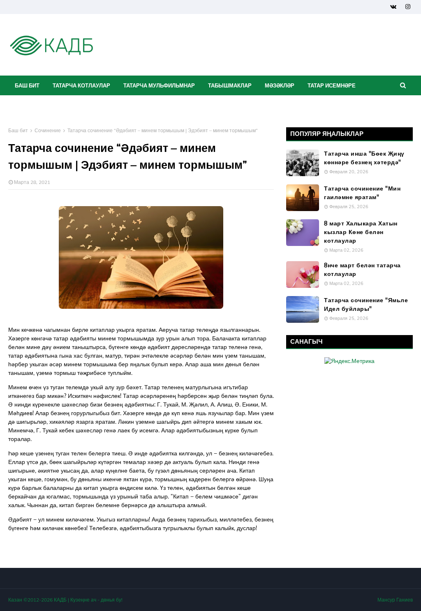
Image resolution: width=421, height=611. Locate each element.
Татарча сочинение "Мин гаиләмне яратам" (362, 193)
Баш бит (18, 130)
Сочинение (48, 130)
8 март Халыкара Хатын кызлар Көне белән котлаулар (361, 232)
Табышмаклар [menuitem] (230, 85)
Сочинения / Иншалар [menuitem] (47, 105)
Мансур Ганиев (395, 600)
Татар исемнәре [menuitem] (332, 85)
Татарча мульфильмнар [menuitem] (159, 85)
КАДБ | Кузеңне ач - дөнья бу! (88, 600)
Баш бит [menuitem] (27, 85)
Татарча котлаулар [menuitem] (81, 85)
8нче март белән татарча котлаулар (362, 270)
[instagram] (407, 7)
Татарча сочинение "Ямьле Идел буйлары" (366, 304)
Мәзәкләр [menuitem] (279, 85)
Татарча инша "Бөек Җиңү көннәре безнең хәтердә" (364, 158)
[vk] (393, 7)
